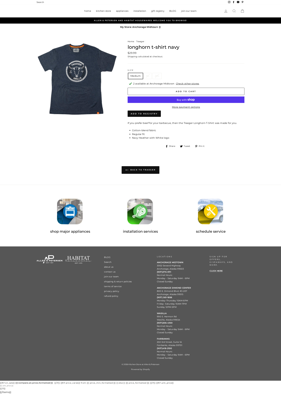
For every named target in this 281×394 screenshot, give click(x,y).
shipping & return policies (118, 281)
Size (131, 70)
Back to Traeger (143, 170)
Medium (135, 76)
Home (131, 41)
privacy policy (111, 291)
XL (147, 76)
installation (139, 11)
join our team (189, 11)
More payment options (186, 107)
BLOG (172, 11)
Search (40, 2)
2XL (157, 76)
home (87, 11)
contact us (109, 272)
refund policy (111, 296)
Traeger (140, 41)
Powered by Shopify (140, 369)
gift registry (157, 11)
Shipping (132, 56)
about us (108, 267)
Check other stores (187, 83)
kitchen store (103, 11)
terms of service (112, 286)
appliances (122, 11)
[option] (140, 20)
